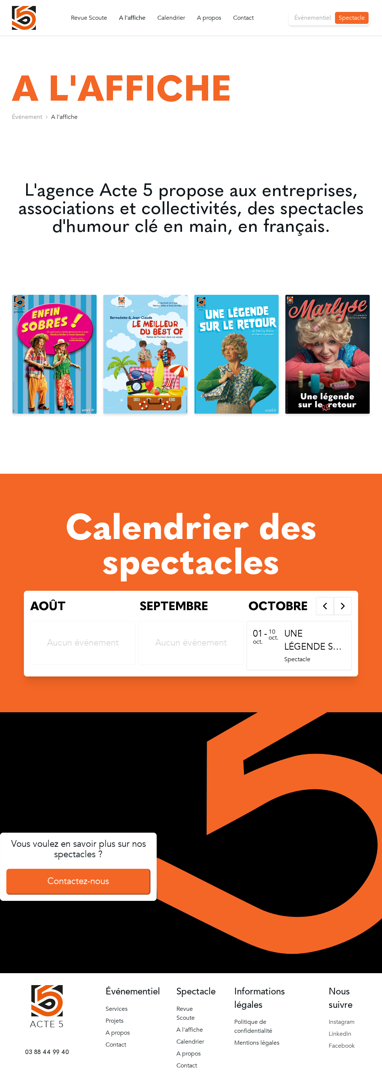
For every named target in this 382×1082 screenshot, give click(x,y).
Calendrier (171, 18)
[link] (27, 117)
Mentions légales (256, 1043)
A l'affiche (132, 18)
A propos (209, 18)
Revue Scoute (89, 18)
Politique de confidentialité (253, 1026)
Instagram (342, 1022)
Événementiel (312, 18)
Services (117, 1009)
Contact (243, 18)
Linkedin (340, 1034)
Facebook (342, 1046)
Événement (27, 117)
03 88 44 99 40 (47, 1052)
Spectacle (352, 18)
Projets (114, 1021)
